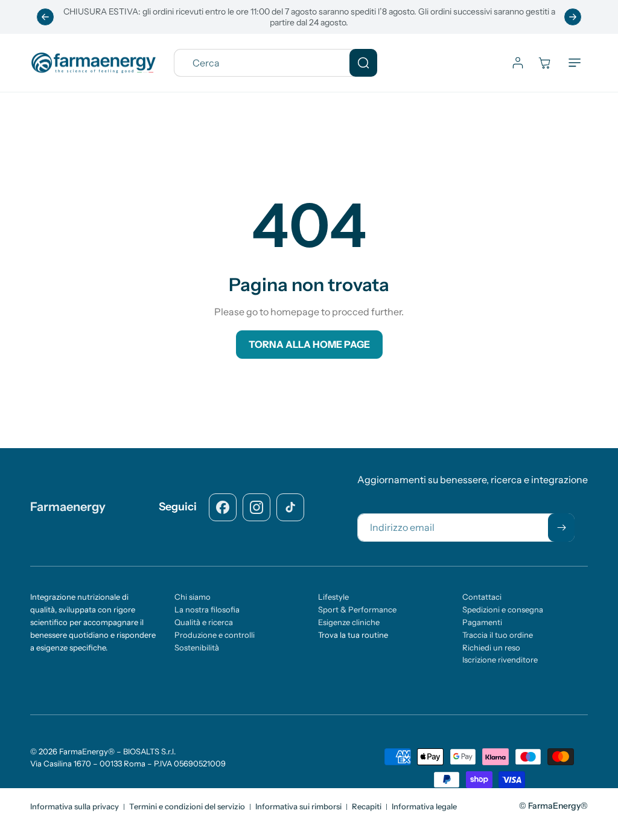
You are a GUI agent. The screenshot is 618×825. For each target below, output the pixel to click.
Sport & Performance (357, 609)
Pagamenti (482, 622)
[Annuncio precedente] (45, 17)
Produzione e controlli (214, 635)
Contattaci (482, 597)
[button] (574, 63)
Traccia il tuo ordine (497, 635)
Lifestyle (333, 597)
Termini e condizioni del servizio (187, 806)
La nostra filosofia (207, 609)
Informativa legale (424, 806)
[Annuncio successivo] (573, 17)
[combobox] (275, 63)
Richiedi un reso (491, 647)
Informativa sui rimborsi (298, 806)
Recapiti (366, 806)
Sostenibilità (196, 647)
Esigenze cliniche (349, 622)
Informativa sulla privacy (74, 806)
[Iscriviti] (561, 527)
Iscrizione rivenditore (500, 659)
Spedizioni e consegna (502, 609)
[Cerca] (363, 63)
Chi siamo (192, 597)
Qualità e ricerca (203, 622)
